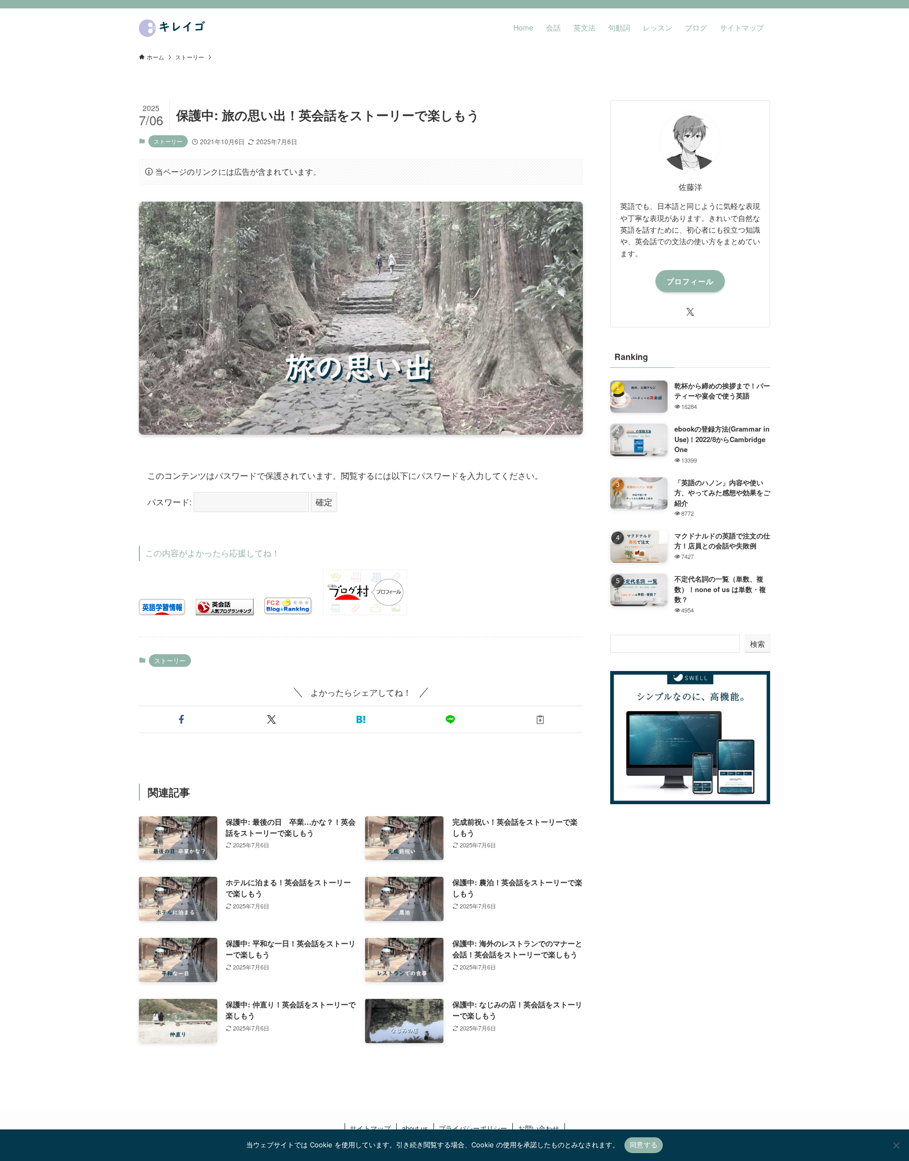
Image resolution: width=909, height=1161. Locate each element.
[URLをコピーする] (540, 719)
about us (415, 1128)
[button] (181, 719)
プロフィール (690, 281)
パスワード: (170, 502)
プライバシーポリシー (473, 1128)
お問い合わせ (538, 1128)
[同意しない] (896, 1145)
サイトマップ (370, 1128)
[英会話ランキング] (225, 612)
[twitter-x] (690, 312)
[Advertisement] (690, 903)
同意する (644, 1144)
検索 (757, 643)
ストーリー (168, 141)
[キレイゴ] (174, 27)
